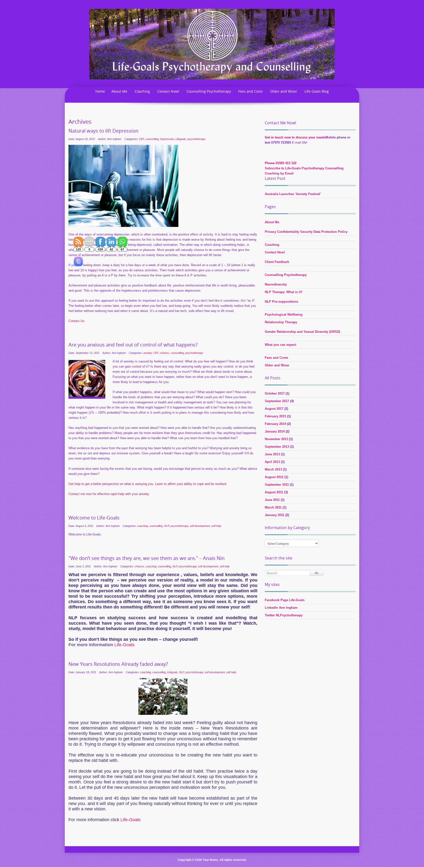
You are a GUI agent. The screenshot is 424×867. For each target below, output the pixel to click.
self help (216, 525)
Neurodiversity (276, 284)
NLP (166, 525)
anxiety (147, 352)
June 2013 (272, 454)
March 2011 (273, 507)
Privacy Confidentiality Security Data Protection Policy (306, 232)
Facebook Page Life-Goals (285, 600)
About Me (119, 91)
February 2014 (275, 424)
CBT (141, 138)
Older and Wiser (283, 91)
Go (316, 573)
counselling (152, 138)
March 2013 (273, 469)
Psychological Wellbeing (284, 314)
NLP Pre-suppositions (281, 301)
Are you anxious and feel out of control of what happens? (133, 344)
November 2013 (276, 439)
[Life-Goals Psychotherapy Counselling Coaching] (212, 44)
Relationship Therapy (281, 322)
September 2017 (277, 401)
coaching (142, 525)
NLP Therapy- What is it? (284, 292)
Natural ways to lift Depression (103, 131)
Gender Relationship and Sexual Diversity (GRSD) (302, 332)
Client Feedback (277, 262)
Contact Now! (168, 91)
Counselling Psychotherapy (208, 91)
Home (100, 91)
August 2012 (274, 477)
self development (200, 525)
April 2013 (272, 462)
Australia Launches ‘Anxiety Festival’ (293, 194)
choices (164, 352)
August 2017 (274, 408)
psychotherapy (196, 138)
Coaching (142, 91)
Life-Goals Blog (317, 91)
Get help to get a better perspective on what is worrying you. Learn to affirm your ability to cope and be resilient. (147, 484)
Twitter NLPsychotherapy (284, 615)
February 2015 (275, 416)
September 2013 (277, 446)
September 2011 (277, 484)
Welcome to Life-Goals (93, 517)
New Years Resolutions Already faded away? (118, 664)
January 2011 (274, 515)
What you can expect (280, 345)
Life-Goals (130, 819)
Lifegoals (180, 138)
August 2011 (274, 492)
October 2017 (275, 393)
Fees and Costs (250, 91)
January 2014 (275, 431)
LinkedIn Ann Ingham (281, 607)
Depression (167, 138)
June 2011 (272, 500)
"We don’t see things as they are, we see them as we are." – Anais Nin (146, 558)
